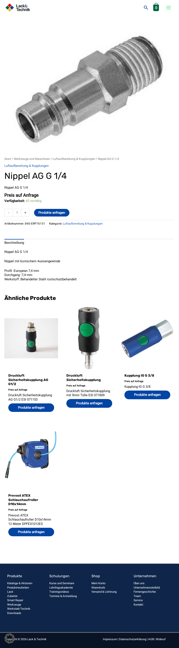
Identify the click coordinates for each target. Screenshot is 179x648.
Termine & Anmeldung (63, 596)
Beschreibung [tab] (14, 242)
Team (137, 596)
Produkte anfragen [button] (31, 407)
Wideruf (161, 639)
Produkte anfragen (51, 212)
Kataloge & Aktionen (19, 583)
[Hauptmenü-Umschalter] (168, 8)
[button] (146, 7)
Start (7, 159)
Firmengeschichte (145, 592)
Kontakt (138, 604)
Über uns (139, 583)
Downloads (14, 613)
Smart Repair (15, 600)
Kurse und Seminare (61, 583)
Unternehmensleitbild (147, 587)
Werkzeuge (14, 604)
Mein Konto (98, 583)
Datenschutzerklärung (132, 639)
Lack (10, 592)
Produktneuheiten (18, 587)
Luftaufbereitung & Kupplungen (74, 159)
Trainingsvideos (59, 592)
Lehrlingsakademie (61, 587)
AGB (151, 639)
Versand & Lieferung (104, 592)
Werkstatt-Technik (18, 609)
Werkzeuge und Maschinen (32, 159)
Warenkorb (98, 587)
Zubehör (12, 596)
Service (138, 600)
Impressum (110, 639)
